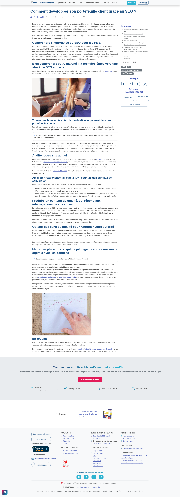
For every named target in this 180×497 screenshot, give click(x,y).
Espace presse (128, 441)
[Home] (31, 17)
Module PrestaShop (70, 451)
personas (108, 71)
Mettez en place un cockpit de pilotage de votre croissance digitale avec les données (136, 54)
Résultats (71, 3)
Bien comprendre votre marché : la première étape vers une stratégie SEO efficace (135, 36)
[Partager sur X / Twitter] (131, 84)
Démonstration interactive (142, 98)
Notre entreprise (129, 438)
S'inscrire (131, 3)
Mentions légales (83, 487)
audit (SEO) (100, 159)
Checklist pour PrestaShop (102, 443)
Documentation (98, 453)
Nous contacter (134, 105)
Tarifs (80, 3)
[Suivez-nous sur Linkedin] (78, 477)
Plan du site (96, 487)
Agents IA (96, 438)
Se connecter (41, 439)
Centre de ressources (92, 3)
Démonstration (68, 438)
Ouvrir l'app (143, 3)
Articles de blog (39, 17)
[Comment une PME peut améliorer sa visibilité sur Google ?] (107, 414)
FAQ (94, 456)
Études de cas (98, 466)
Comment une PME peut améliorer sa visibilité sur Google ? (88, 414)
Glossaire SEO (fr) (99, 458)
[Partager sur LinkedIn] (123, 84)
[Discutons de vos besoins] (5, 492)
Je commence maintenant (90, 380)
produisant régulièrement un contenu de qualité (95, 349)
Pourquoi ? (97, 461)
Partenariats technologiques (133, 448)
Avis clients (97, 463)
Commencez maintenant (41, 434)
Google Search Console (47, 277)
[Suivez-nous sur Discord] (101, 477)
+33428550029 (42, 465)
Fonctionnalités (127, 98)
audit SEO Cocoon (60, 171)
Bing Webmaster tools (67, 277)
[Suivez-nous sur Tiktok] (94, 477)
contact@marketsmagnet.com (45, 459)
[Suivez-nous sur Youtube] (86, 477)
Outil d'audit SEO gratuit (101, 436)
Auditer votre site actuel (130, 40)
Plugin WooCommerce (71, 453)
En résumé (127, 58)
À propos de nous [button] (109, 3)
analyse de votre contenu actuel (55, 162)
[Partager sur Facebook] (138, 84)
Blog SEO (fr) (97, 451)
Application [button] (60, 3)
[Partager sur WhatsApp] (145, 84)
